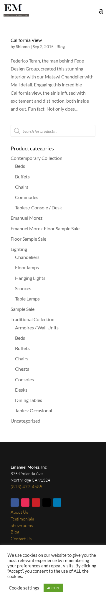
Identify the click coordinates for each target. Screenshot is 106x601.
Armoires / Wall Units (37, 327)
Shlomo (23, 46)
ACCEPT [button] (53, 588)
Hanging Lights (30, 278)
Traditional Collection (32, 319)
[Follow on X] (46, 502)
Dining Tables (28, 400)
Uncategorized (25, 420)
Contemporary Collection (36, 158)
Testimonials (22, 519)
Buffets (22, 176)
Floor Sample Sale (28, 239)
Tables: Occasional (33, 410)
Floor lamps (27, 267)
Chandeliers (27, 257)
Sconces (23, 288)
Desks (21, 390)
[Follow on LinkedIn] (57, 502)
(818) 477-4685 (26, 487)
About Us (19, 512)
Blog (61, 46)
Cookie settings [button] (24, 587)
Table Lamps (27, 298)
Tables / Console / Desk (38, 207)
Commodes (26, 197)
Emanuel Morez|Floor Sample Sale (45, 228)
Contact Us (21, 538)
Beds (20, 166)
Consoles (24, 379)
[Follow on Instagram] (25, 502)
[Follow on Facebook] (15, 502)
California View (26, 40)
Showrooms (22, 525)
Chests (22, 369)
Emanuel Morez (26, 218)
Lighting (19, 249)
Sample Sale (22, 309)
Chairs (21, 187)
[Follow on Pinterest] (36, 502)
